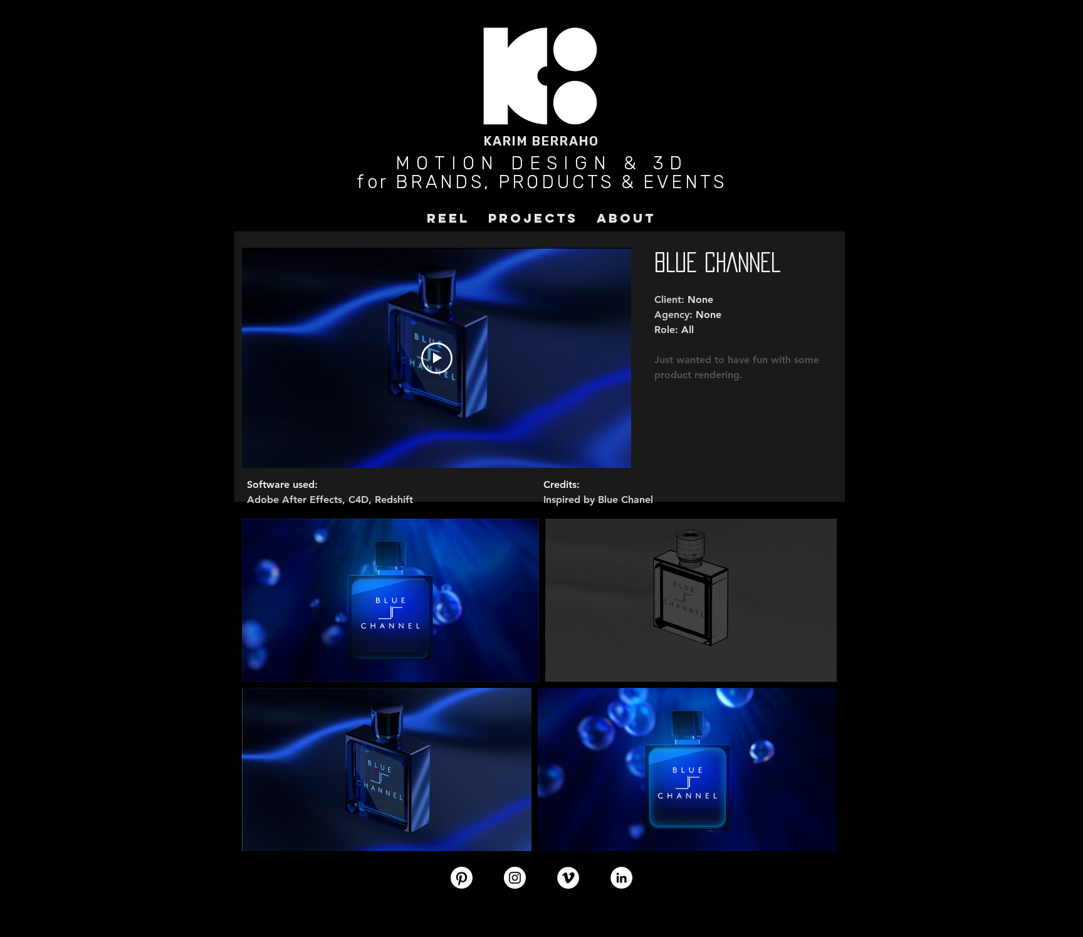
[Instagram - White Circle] (515, 878)
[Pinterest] (462, 878)
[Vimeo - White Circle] (568, 878)
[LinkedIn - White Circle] (621, 878)
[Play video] (437, 358)
